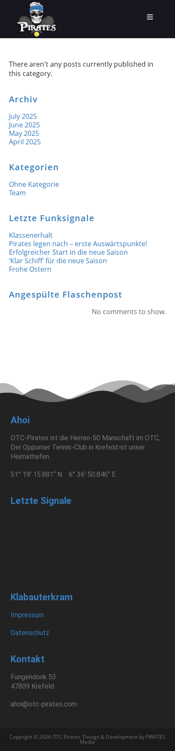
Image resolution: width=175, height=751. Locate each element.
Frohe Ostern (30, 269)
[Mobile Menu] (150, 17)
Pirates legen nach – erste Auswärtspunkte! (78, 243)
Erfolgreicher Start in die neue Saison (68, 252)
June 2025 (24, 124)
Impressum (27, 615)
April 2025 (25, 141)
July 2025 (23, 116)
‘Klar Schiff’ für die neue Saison (58, 260)
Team (17, 192)
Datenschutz (30, 633)
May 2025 (24, 133)
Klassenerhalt (31, 235)
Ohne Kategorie (34, 184)
